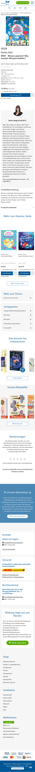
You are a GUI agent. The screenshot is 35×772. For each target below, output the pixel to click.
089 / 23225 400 (9, 545)
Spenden (9, 722)
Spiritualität (7, 701)
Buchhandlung (8, 737)
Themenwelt (7, 673)
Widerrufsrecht (7, 577)
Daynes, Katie (7, 52)
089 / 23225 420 (9, 599)
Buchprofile (7, 679)
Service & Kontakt (8, 549)
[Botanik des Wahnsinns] (17, 405)
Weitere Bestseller (17, 424)
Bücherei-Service (9, 682)
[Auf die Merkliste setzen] (32, 95)
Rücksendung (19, 577)
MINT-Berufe (7, 319)
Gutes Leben (7, 698)
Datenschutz (16, 764)
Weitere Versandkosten (10, 575)
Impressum (7, 764)
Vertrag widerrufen (17, 768)
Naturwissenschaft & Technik (11, 298)
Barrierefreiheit (12, 766)
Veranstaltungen (9, 731)
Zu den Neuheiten (17, 378)
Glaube (5, 676)
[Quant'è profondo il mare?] (26, 237)
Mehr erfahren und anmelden (17, 516)
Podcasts (6, 704)
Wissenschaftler (7, 328)
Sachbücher (7, 667)
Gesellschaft (7, 695)
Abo (4, 710)
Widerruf (21, 766)
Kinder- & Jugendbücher (11, 664)
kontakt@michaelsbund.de (13, 543)
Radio (5, 707)
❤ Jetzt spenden (22, 3)
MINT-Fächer (7, 315)
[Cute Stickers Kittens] (9, 237)
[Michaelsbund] (5, 3)
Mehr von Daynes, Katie (17, 283)
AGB (26, 766)
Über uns (6, 725)
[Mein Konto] (15, 8)
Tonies (5, 670)
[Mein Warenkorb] (25, 8)
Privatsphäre (27, 764)
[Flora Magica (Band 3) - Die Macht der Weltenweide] (17, 360)
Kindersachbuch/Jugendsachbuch (12, 323)
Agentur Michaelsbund (11, 734)
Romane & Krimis (9, 661)
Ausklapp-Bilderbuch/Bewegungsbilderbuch (15, 311)
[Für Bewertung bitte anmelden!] (5, 67)
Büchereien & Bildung (11, 728)
